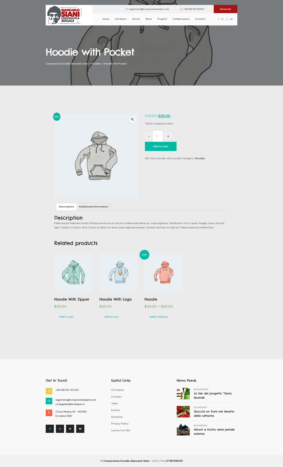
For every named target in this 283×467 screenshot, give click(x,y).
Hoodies (200, 158)
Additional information (93, 206)
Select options (158, 316)
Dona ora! (225, 9)
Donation (117, 417)
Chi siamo (121, 18)
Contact (116, 396)
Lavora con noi (120, 430)
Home (106, 18)
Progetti (162, 18)
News (149, 18)
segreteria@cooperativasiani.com (149, 9)
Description (66, 206)
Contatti (200, 18)
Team (114, 403)
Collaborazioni (181, 18)
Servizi (136, 18)
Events (115, 410)
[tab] (66, 206)
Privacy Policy (120, 423)
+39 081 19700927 (194, 9)
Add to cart (160, 146)
